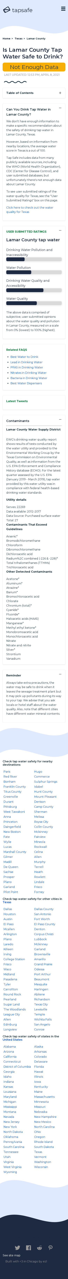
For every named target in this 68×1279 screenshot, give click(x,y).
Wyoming (10, 1172)
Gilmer (8, 857)
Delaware (41, 1061)
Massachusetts (44, 1096)
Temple (39, 1014)
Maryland (10, 1096)
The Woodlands (14, 1009)
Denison (40, 801)
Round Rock (12, 994)
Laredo (8, 944)
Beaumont (41, 979)
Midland (9, 974)
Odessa (39, 969)
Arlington (10, 934)
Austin (7, 919)
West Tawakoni (14, 811)
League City (11, 1014)
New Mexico (42, 1122)
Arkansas (40, 1051)
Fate (6, 836)
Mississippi (10, 1106)
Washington (42, 1162)
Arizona (8, 1051)
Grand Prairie (43, 964)
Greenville (10, 796)
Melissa (39, 816)
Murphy (40, 862)
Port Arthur (42, 974)
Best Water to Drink (24, 357)
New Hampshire (45, 1116)
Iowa (37, 1081)
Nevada (8, 1116)
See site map (11, 1255)
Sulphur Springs (45, 781)
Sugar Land (11, 1004)
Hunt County (43, 791)
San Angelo (42, 1024)
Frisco (38, 887)
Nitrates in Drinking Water (28, 372)
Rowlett (40, 877)
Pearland (9, 999)
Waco (7, 969)
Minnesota (41, 1101)
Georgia (8, 1071)
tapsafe (22, 10)
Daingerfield (12, 826)
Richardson (42, 999)
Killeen (8, 949)
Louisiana (9, 1091)
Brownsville (42, 954)
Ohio (37, 1132)
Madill (7, 862)
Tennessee (10, 1152)
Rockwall (40, 847)
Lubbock (40, 939)
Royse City (41, 821)
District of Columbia (17, 1066)
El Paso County (44, 924)
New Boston (12, 831)
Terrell (39, 867)
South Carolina (13, 1147)
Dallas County (44, 909)
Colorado (40, 1056)
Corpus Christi (44, 934)
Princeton (10, 821)
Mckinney (41, 831)
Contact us (12, 1237)
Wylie (7, 842)
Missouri (39, 1106)
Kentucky (41, 1086)
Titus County (12, 791)
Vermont (40, 1157)
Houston (9, 914)
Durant (8, 801)
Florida (39, 1066)
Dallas (7, 909)
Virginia (8, 1162)
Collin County (43, 826)
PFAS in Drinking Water (26, 367)
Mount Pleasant (45, 796)
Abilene (39, 994)
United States (12, 1039)
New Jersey (11, 1122)
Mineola (39, 842)
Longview (10, 1029)
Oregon (39, 1137)
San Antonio (42, 914)
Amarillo (40, 959)
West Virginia (12, 1167)
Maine (38, 1091)
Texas (7, 902)
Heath (38, 872)
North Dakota (13, 1132)
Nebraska (40, 1111)
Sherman (40, 811)
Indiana (8, 1081)
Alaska (38, 1046)
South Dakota (44, 1147)
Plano (7, 882)
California (9, 1056)
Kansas (8, 1086)
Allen (37, 857)
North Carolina (44, 1127)
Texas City (41, 1004)
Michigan (9, 1101)
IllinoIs (38, 1076)
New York (10, 1127)
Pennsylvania (12, 1142)
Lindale (39, 882)
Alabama (9, 1046)
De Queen (10, 867)
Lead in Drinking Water (26, 362)
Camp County (43, 806)
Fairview (40, 836)
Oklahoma (10, 1137)
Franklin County (14, 786)
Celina (38, 852)
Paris (6, 771)
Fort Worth (42, 919)
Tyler (7, 984)
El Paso (8, 924)
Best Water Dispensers (26, 383)
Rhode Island (43, 1142)
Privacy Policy (39, 1237)
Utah (6, 1157)
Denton (39, 929)
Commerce (42, 776)
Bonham (9, 781)
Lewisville (40, 1009)
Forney (39, 892)
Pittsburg (10, 806)
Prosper (9, 877)
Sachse (8, 872)
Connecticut (12, 1061)
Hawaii (38, 1071)
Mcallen (9, 929)
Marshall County (14, 852)
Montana (9, 1111)
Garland (9, 887)
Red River (10, 776)
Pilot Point (10, 892)
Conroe (39, 1029)
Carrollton (10, 989)
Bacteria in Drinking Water (28, 378)
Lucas (7, 847)
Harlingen (41, 989)
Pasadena (10, 979)
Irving (7, 954)
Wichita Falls (43, 1019)
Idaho (7, 1076)
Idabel (38, 786)
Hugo (38, 771)
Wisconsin (41, 1167)
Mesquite (40, 984)
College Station (14, 959)
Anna (7, 816)
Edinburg (10, 1024)
